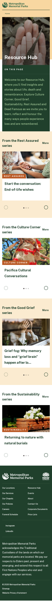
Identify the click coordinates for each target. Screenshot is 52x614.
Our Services (7, 493)
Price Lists (32, 514)
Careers (5, 509)
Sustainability (15, 430)
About (30, 499)
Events (31, 493)
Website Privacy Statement (14, 593)
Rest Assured (14, 176)
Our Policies (7, 504)
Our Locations (8, 488)
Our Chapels (7, 499)
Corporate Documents (38, 509)
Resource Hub (34, 488)
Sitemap (6, 589)
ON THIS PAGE (13, 69)
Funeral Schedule (10, 514)
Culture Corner (16, 263)
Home (7, 14)
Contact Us (33, 504)
